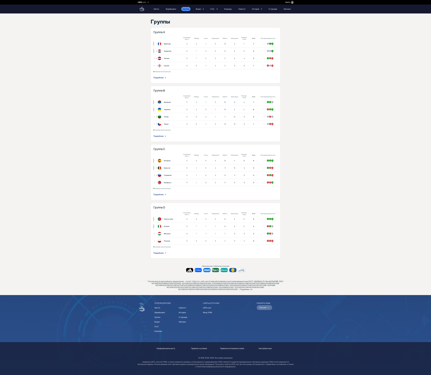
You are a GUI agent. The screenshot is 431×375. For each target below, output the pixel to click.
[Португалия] (160, 219)
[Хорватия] (160, 51)
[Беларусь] (160, 182)
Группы (157, 317)
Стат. (156, 326)
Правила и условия (199, 348)
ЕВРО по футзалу (142, 9)
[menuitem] (156, 9)
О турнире (183, 317)
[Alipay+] (198, 270)
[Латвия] (160, 58)
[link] (156, 9)
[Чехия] (160, 124)
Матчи (157, 308)
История (182, 312)
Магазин (182, 322)
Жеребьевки (159, 312)
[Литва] (160, 117)
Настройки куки (265, 348)
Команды (158, 331)
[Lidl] (232, 270)
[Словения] (160, 175)
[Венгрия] (160, 233)
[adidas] (189, 270)
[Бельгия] (160, 168)
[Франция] (160, 44)
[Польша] (160, 241)
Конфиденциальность (166, 348)
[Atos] (207, 270)
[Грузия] (160, 65)
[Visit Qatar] (241, 270)
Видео (157, 322)
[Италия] (160, 226)
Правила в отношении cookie (232, 348)
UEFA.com (207, 308)
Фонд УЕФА (207, 312)
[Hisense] (224, 270)
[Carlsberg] (215, 270)
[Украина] (160, 109)
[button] (199, 9)
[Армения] (160, 102)
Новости (182, 308)
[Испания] (160, 160)
